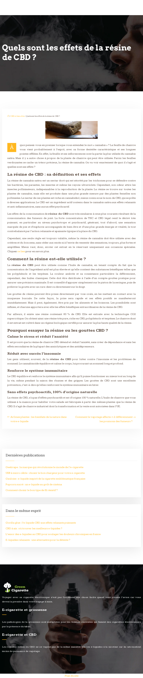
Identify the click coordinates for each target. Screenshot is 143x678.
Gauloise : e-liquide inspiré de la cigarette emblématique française (45, 478)
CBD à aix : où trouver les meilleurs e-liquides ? (34, 528)
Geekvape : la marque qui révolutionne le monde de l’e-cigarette (44, 467)
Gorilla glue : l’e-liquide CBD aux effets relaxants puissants (41, 522)
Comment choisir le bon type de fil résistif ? (32, 490)
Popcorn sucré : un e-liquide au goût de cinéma (34, 484)
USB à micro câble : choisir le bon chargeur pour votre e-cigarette (45, 473)
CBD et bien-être (17, 116)
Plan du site (71, 675)
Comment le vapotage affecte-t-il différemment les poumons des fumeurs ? (104, 419)
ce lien (21, 251)
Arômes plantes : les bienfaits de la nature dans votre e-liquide (38, 419)
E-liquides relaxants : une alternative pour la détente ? (38, 540)
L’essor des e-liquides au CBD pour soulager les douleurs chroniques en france (53, 534)
